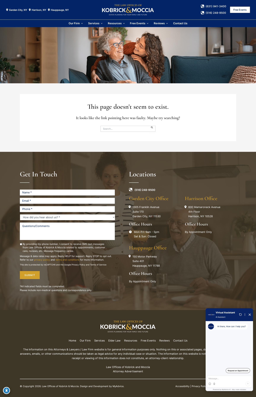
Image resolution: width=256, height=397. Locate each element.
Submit (29, 275)
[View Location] (7, 10)
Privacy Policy (78, 264)
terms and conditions (67, 259)
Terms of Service (98, 264)
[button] (240, 10)
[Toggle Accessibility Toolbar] (6, 390)
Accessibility (182, 386)
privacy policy (42, 259)
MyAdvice (118, 386)
